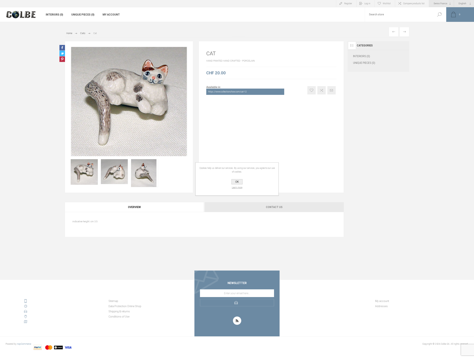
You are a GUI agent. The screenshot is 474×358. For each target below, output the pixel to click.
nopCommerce (24, 344)
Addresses (381, 306)
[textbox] (398, 14)
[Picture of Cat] (84, 172)
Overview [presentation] (134, 207)
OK (237, 181)
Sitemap (113, 301)
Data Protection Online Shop (125, 306)
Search (439, 14)
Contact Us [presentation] (274, 207)
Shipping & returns (119, 311)
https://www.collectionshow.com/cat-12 (227, 91)
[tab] (134, 207)
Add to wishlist (311, 90)
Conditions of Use (119, 316)
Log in (367, 3)
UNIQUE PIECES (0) (82, 14)
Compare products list (414, 3)
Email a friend (331, 90)
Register (348, 3)
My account (111, 14)
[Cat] (393, 31)
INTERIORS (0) (54, 14)
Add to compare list (321, 90)
